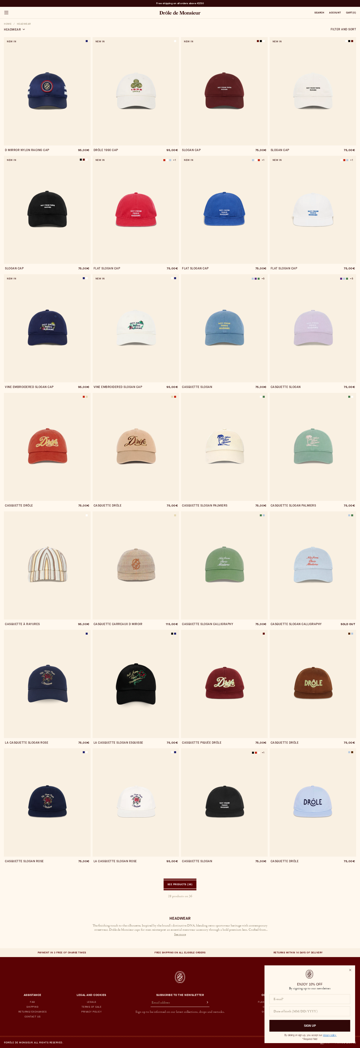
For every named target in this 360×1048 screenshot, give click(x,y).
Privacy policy (91, 1011)
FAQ (32, 1002)
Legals (91, 1002)
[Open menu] (6, 13)
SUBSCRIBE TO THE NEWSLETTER (180, 995)
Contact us (32, 1016)
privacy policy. (329, 1035)
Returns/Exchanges (32, 1011)
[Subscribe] (205, 1003)
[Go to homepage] (180, 977)
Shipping (32, 1006)
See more (180, 934)
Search (319, 12)
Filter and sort (343, 29)
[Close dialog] (350, 970)
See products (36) (180, 884)
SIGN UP (310, 1025)
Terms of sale (92, 1006)
